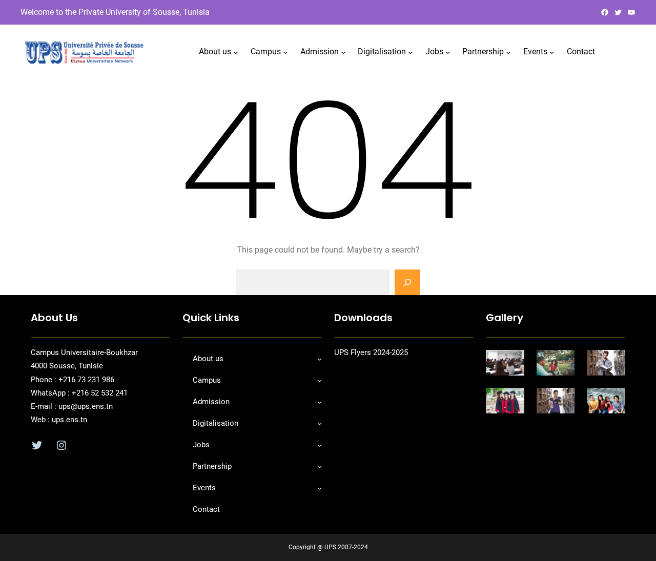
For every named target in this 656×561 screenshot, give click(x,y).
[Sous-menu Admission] (343, 51)
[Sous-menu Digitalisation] (410, 51)
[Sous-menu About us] (235, 51)
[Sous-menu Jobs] (447, 51)
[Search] (407, 282)
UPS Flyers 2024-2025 (371, 352)
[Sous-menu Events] (552, 51)
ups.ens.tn (68, 419)
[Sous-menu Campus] (285, 51)
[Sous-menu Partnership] (508, 51)
